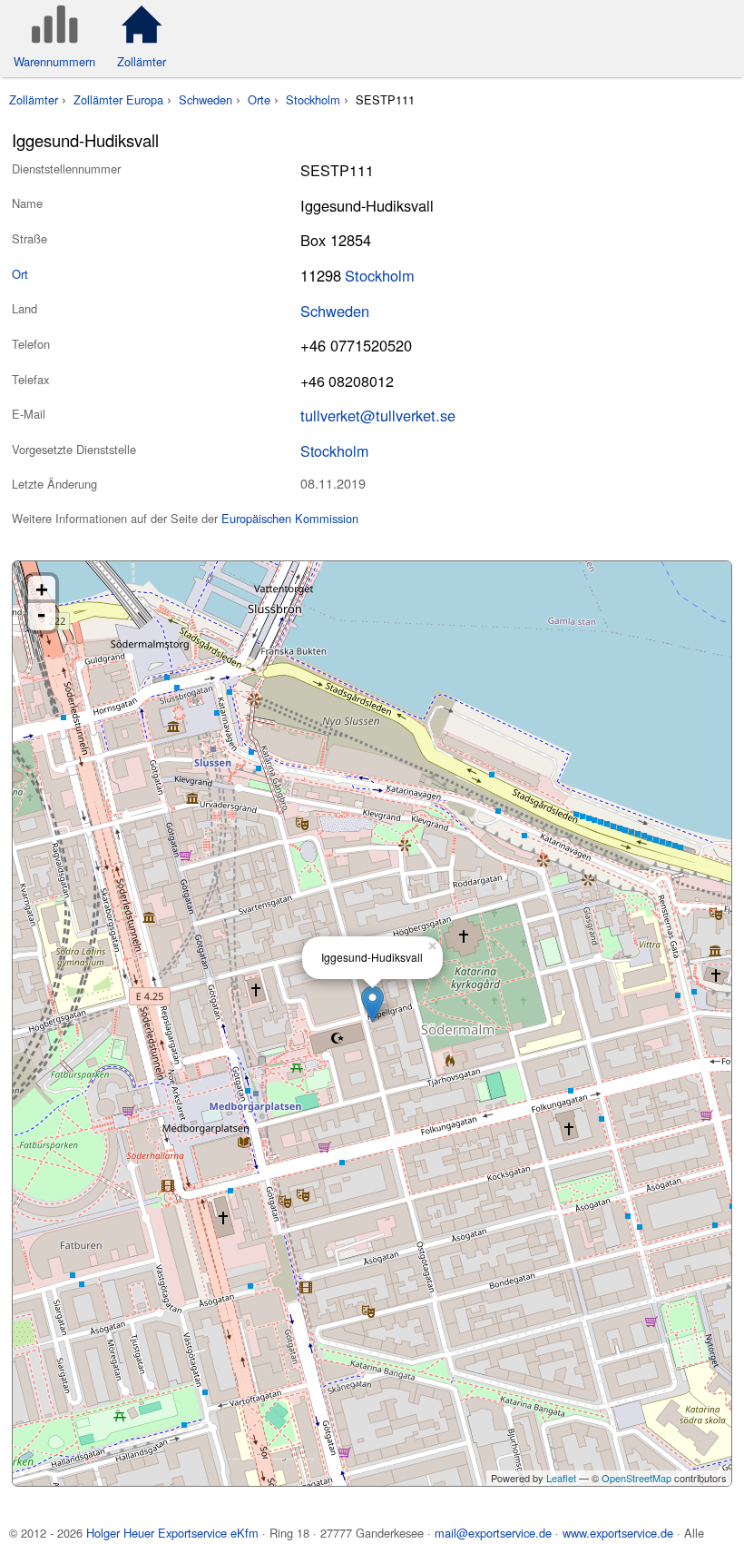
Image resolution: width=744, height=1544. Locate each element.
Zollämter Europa (118, 99)
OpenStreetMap (636, 1477)
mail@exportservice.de (493, 1532)
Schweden (205, 99)
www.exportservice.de (618, 1532)
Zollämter (33, 99)
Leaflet (561, 1477)
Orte (259, 99)
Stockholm (313, 99)
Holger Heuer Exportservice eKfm (172, 1532)
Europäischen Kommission (289, 518)
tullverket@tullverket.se (377, 415)
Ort (20, 273)
